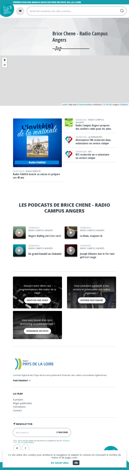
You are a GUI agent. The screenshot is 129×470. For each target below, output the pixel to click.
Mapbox (125, 104)
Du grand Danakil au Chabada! (44, 254)
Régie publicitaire (22, 403)
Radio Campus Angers (90, 121)
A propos (18, 399)
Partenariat (21, 380)
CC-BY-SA (107, 104)
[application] (19, 232)
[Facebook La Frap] (25, 448)
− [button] (5, 65)
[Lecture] (19, 232)
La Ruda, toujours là (91, 236)
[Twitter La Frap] (17, 448)
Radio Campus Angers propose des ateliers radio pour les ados (93, 127)
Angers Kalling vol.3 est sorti (44, 236)
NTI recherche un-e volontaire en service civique (92, 156)
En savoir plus (60, 462)
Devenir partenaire (91, 300)
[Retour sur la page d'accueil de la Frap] (6, 10)
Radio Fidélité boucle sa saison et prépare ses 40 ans (36, 175)
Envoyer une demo (37, 300)
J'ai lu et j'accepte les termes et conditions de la (44, 441)
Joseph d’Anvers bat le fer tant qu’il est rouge (97, 255)
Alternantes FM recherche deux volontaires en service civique (93, 141)
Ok (76, 462)
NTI (90, 151)
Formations (19, 406)
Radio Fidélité (33, 171)
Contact (17, 410)
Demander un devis (37, 331)
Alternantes (95, 136)
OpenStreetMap (85, 104)
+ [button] (5, 60)
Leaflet (64, 104)
